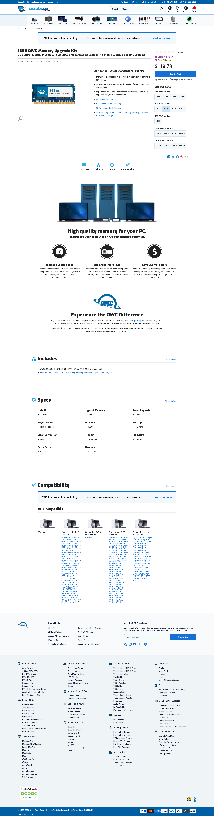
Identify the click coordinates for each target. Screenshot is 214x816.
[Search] (161, 9)
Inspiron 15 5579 (71, 551)
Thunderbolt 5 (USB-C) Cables (125, 668)
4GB (158, 96)
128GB (182, 133)
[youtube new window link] (134, 644)
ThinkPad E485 (142, 554)
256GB (182, 145)
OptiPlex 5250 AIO (67, 592)
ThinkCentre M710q (139, 543)
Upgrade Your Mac (166, 736)
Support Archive (165, 751)
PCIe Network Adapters (122, 744)
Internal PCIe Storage (121, 741)
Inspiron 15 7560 (71, 554)
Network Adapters (75, 680)
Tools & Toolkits (119, 757)
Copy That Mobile (75, 730)
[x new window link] (139, 644)
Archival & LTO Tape (30, 726)
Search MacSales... (120, 9)
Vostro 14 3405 (73, 601)
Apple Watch (27, 765)
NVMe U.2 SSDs (28, 680)
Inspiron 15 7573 (71, 558)
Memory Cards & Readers (80, 691)
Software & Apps (75, 722)
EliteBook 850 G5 (120, 551)
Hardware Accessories (122, 760)
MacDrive (71, 742)
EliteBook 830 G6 (115, 545)
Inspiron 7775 (66, 567)
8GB (166, 96)
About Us (51, 628)
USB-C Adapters (119, 683)
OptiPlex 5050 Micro (68, 590)
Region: (151, 2)
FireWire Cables (119, 707)
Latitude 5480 (66, 577)
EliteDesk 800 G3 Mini (120, 558)
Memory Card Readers (77, 699)
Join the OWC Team (85, 632)
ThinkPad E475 (138, 553)
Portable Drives (28, 711)
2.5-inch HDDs (27, 686)
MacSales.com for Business (89, 644)
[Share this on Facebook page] (178, 157)
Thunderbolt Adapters (122, 674)
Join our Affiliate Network (58, 636)
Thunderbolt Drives (29, 708)
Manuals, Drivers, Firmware (169, 742)
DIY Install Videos (55, 632)
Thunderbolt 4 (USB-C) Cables (125, 671)
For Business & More (129, 2)
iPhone (25, 762)
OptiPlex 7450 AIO (71, 595)
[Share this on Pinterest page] (182, 157)
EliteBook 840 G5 (120, 547)
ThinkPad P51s (138, 567)
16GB (174, 96)
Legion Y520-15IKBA (140, 538)
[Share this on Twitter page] (174, 157)
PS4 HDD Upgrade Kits (31, 695)
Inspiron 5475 (73, 566)
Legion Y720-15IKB (144, 541)
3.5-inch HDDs (27, 683)
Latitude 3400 (76, 567)
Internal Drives (29, 664)
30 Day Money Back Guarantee (109, 108)
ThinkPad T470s (143, 573)
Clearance (163, 696)
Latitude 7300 (70, 582)
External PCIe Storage (122, 735)
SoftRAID (71, 751)
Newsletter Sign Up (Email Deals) (172, 690)
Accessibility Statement (57, 644)
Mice (161, 677)
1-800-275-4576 (170, 2)
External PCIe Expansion (123, 732)
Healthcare (163, 723)
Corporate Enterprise (167, 708)
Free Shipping (164, 60)
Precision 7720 (71, 599)
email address (133, 637)
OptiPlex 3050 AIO (72, 586)
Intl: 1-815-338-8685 (188, 2)
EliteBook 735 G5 (115, 538)
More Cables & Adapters (123, 710)
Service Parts (118, 766)
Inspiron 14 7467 (71, 540)
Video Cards (164, 671)
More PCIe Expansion (121, 747)
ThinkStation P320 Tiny (140, 579)
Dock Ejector (73, 736)
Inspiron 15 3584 (71, 543)
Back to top (171, 360)
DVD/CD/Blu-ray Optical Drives (34, 689)
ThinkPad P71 (141, 569)
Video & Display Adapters (78, 683)
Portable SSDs (28, 714)
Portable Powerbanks (76, 714)
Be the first (179, 52)
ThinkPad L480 (142, 562)
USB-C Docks (73, 677)
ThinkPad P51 (141, 566)
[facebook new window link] (125, 644)
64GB (181, 109)
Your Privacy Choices (26, 814)
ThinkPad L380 (138, 560)
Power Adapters (74, 711)
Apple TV (26, 768)
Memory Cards (74, 696)
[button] (54, 94)
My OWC (71, 745)
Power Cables (73, 717)
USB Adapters (119, 689)
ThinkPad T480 (138, 575)
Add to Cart (175, 74)
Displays (162, 668)
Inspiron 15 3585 (67, 545)
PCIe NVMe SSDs (29, 674)
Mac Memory (118, 720)
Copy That (72, 727)
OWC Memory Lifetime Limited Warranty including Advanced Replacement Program (76, 372)
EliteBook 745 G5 (120, 540)
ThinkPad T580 (142, 577)
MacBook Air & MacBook (32, 744)
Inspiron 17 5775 (67, 564)
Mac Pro (25, 750)
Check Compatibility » (162, 38)
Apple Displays (28, 771)
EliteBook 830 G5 (120, 543)
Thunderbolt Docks (75, 668)
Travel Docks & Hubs (76, 674)
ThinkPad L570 (138, 564)
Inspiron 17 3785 (71, 562)
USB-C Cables (118, 680)
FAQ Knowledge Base (167, 745)
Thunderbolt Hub (74, 671)
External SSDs (27, 717)
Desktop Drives (28, 705)
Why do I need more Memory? (109, 103)
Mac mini (25, 756)
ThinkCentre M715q (139, 545)
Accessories (119, 752)
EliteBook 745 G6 (115, 541)
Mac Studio (26, 753)
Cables (70, 686)
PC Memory (118, 723)
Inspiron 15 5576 (67, 549)
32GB (181, 96)
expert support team (141, 320)
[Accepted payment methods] (167, 811)
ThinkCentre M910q (139, 549)
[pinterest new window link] (145, 644)
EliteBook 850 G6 (115, 553)
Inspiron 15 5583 (67, 553)
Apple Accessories (29, 774)
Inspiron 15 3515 (67, 541)
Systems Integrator (166, 720)
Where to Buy (53, 640)
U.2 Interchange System (122, 738)
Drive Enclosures (28, 731)
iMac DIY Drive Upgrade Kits (33, 692)
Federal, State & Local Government (172, 726)
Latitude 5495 (70, 579)
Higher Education (165, 711)
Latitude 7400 (66, 584)
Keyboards (163, 674)
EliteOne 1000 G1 (115, 560)
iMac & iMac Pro (28, 747)
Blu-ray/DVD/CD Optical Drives (34, 729)
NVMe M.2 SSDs (28, 677)
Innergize (71, 739)
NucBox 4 (88, 538)
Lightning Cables (119, 692)
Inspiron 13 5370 (67, 538)
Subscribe (183, 637)
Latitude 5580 (66, 580)
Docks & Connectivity (78, 664)
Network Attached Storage (32, 720)
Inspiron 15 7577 (67, 560)
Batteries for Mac (75, 708)
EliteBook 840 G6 (115, 549)
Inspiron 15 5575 (71, 547)
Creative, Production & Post (170, 705)
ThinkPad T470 (138, 571)
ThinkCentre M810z (139, 547)
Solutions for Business (169, 701)
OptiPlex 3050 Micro (68, 588)
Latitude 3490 (66, 569)
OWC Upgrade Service (167, 754)
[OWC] (34, 9)
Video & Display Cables (122, 695)
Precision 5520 (66, 597)
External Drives (29, 700)
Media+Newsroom (85, 636)
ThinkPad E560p (138, 556)
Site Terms (74, 810)
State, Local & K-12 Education (170, 714)
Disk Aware (72, 733)
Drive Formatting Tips (167, 748)
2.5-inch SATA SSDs (30, 671)
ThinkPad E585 (142, 558)
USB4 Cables (118, 677)
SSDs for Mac (27, 668)
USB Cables (118, 686)
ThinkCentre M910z (139, 551)
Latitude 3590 (66, 573)
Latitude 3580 (70, 571)
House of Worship (166, 717)
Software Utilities (75, 748)
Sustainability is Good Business (90, 628)
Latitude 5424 (70, 575)
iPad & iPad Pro (28, 759)
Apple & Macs (28, 736)
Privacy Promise (84, 640)
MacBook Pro (27, 741)
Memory (117, 715)
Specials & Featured (167, 693)
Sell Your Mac (27, 777)
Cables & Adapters (122, 664)
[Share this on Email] (187, 157)
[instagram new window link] (130, 644)
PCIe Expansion (120, 728)
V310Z (135, 580)
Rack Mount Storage (30, 723)
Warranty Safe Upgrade (106, 99)
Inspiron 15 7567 (67, 556)
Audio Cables (118, 704)
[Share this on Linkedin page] (169, 157)
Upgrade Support (167, 731)
